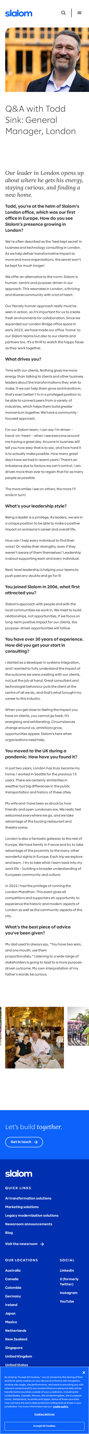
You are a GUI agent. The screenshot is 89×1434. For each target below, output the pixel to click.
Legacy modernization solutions (32, 1215)
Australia (13, 1270)
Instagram (69, 1293)
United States (16, 1365)
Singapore (14, 1348)
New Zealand (16, 1339)
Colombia (13, 1287)
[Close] (84, 1372)
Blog (9, 1232)
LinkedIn (67, 1270)
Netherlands (15, 1330)
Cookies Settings (44, 1414)
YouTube (67, 1301)
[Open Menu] (79, 13)
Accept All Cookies (44, 1426)
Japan (10, 1313)
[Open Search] (63, 13)
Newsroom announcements (28, 1224)
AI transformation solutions (28, 1198)
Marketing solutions (22, 1207)
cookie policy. (60, 1407)
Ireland (11, 1305)
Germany (13, 1296)
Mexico (11, 1322)
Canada (11, 1279)
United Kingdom (18, 1356)
